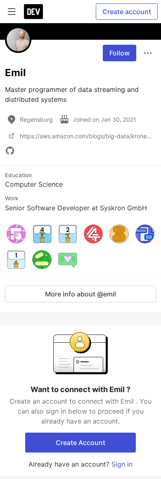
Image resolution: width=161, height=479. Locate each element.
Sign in (122, 464)
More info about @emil (80, 294)
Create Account (80, 442)
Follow (119, 53)
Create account (126, 11)
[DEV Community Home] (33, 11)
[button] (16, 233)
